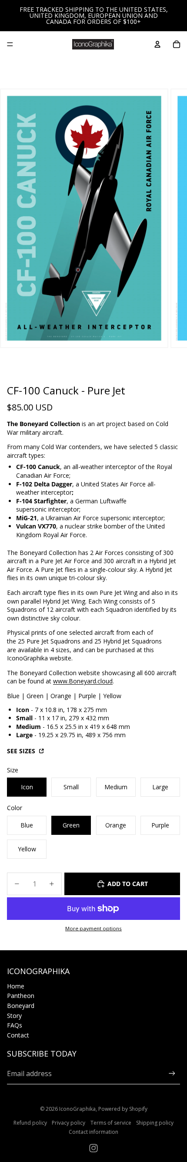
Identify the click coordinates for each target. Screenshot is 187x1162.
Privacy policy (68, 1122)
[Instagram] (93, 1148)
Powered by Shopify (122, 1109)
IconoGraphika (77, 1109)
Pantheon (20, 995)
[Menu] (10, 44)
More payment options (93, 928)
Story (14, 1015)
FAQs (14, 1025)
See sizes (22, 751)
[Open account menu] (157, 44)
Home (15, 986)
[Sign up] (172, 1074)
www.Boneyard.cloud (83, 681)
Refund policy (30, 1122)
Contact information (93, 1132)
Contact (18, 1035)
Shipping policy (155, 1122)
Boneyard (20, 1005)
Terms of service (110, 1122)
